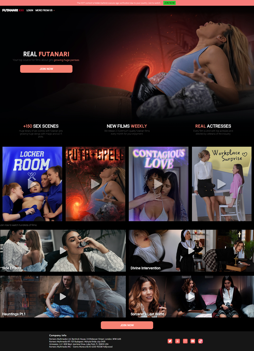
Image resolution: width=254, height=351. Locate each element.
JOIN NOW (169, 3)
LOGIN (29, 10)
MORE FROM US (43, 10)
